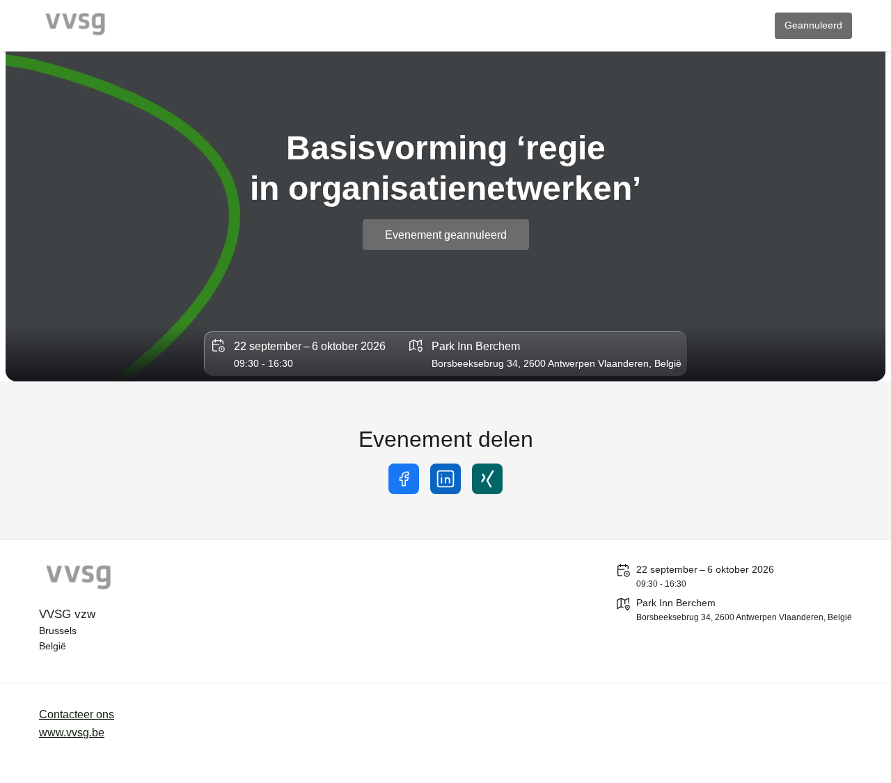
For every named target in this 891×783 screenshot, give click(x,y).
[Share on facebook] (403, 479)
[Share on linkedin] (445, 479)
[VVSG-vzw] (157, 579)
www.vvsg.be (71, 732)
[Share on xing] (487, 479)
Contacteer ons (76, 714)
